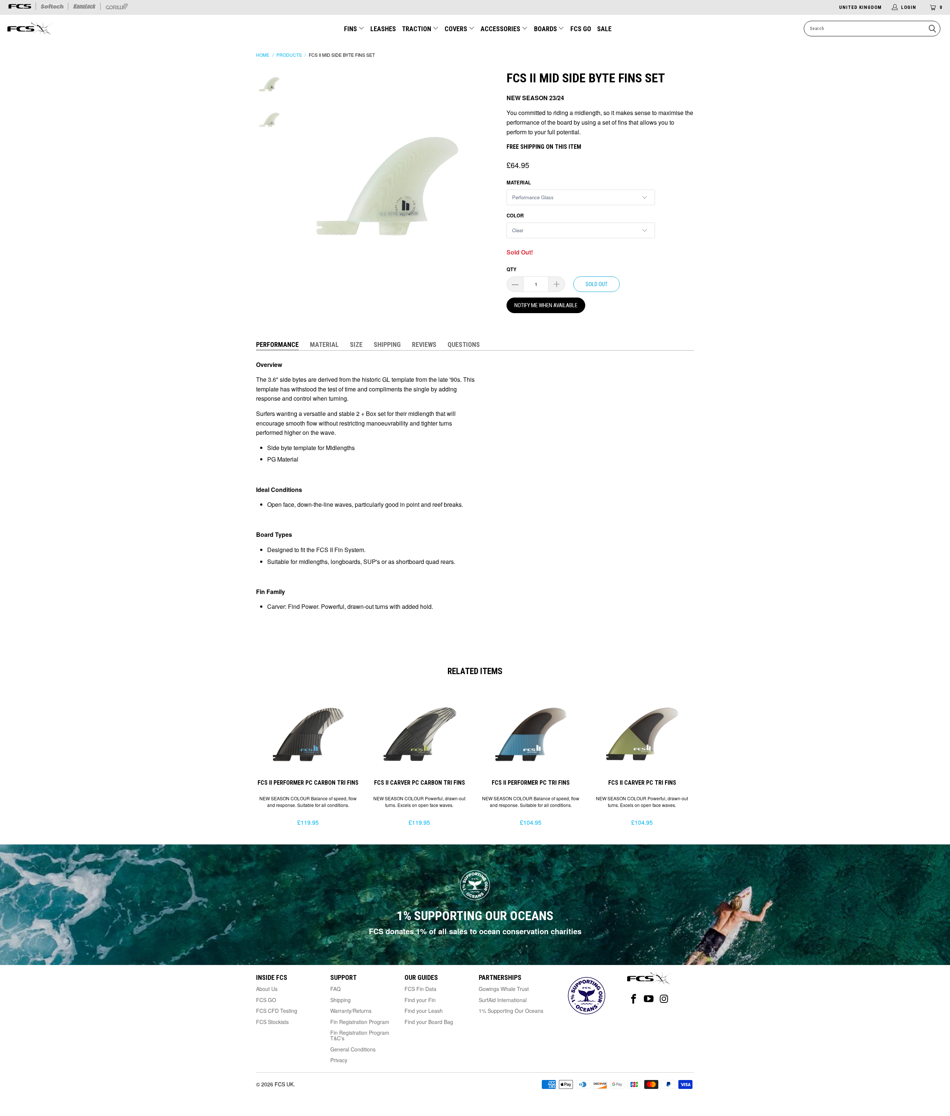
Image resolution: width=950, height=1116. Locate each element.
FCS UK (284, 1084)
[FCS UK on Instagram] (664, 999)
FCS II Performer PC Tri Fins (531, 734)
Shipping (387, 344)
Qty (512, 269)
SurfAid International (503, 1000)
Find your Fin (420, 1000)
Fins (350, 29)
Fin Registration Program (359, 1021)
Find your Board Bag (428, 1021)
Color (515, 215)
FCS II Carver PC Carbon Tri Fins (419, 734)
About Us (267, 988)
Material (519, 182)
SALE (604, 29)
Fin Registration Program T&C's (359, 1035)
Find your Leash (423, 1010)
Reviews (424, 344)
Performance (277, 344)
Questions (464, 344)
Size (356, 344)
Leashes (383, 29)
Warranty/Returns (350, 1010)
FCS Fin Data (420, 988)
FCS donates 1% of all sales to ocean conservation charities (475, 931)
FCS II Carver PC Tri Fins (642, 734)
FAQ (335, 988)
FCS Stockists (272, 1021)
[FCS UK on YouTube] (648, 999)
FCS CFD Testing (276, 1010)
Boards (546, 29)
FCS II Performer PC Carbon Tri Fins (308, 734)
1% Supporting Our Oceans (511, 1010)
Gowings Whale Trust (504, 988)
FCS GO (580, 29)
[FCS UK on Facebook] (633, 999)
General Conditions (353, 1049)
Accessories (501, 29)
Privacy (338, 1060)
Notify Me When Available (545, 305)
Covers (457, 29)
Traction (417, 29)
